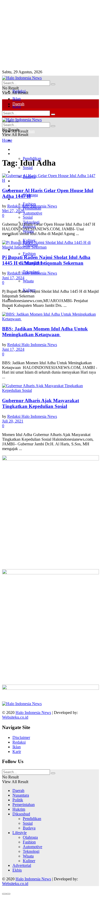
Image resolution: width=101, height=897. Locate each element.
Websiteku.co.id (15, 717)
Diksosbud (21, 814)
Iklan (16, 98)
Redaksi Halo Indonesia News (32, 206)
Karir (16, 751)
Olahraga (30, 837)
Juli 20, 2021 (12, 421)
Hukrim (18, 140)
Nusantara (20, 795)
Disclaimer (21, 737)
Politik (17, 172)
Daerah (18, 104)
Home (7, 140)
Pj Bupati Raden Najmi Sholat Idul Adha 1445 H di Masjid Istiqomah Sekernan (46, 260)
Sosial (28, 217)
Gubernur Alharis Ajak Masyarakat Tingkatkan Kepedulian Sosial (40, 403)
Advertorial (21, 865)
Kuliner (29, 861)
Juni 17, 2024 (13, 278)
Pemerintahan (23, 804)
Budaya (29, 828)
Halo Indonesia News (33, 712)
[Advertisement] (41, 34)
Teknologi (31, 851)
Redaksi (19, 742)
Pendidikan (32, 818)
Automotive (32, 846)
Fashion (29, 253)
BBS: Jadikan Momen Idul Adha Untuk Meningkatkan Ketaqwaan (45, 331)
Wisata (28, 281)
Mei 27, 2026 (13, 211)
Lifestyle (19, 832)
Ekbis (17, 308)
